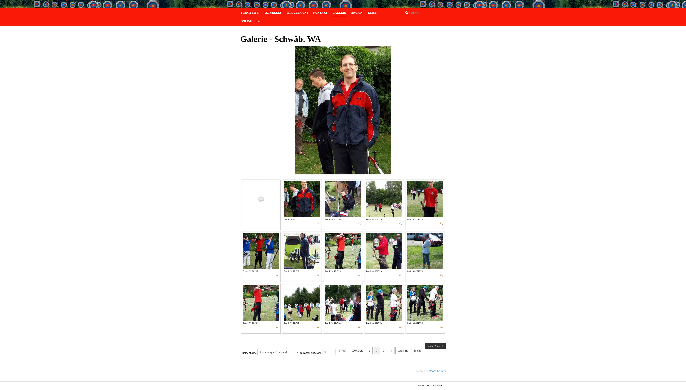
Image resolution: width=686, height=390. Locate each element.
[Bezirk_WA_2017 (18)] (425, 199)
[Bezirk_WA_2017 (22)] (384, 251)
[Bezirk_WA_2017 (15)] (302, 199)
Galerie (339, 12)
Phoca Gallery (437, 371)
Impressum (423, 385)
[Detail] (318, 223)
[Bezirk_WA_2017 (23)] (425, 251)
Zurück (357, 350)
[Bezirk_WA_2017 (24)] (261, 302)
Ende (417, 350)
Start (343, 350)
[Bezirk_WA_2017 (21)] (343, 251)
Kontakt (320, 12)
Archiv (357, 12)
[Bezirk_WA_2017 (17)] (384, 199)
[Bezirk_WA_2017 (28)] (425, 302)
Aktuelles (273, 12)
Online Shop (250, 21)
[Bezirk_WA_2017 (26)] (343, 302)
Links (372, 12)
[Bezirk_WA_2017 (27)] (384, 302)
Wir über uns (297, 12)
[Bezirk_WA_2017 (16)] (343, 199)
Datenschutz (439, 385)
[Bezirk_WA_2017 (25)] (302, 302)
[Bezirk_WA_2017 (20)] (302, 251)
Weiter (403, 350)
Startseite (250, 12)
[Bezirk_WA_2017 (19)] (261, 251)
